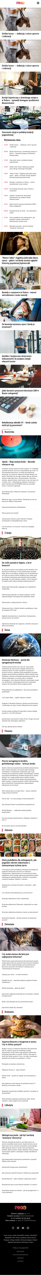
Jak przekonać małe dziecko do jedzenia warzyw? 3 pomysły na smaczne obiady (19, 1084)
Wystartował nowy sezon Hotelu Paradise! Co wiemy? (19, 1185)
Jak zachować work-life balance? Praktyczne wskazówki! (20, 1173)
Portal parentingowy (26, 1240)
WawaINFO (33, 1235)
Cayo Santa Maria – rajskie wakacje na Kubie (16, 698)
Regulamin (20, 1251)
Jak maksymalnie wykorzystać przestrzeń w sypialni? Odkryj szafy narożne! (19, 1160)
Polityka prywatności (20, 1255)
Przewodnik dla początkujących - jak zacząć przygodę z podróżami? (20, 691)
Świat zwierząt (31, 1238)
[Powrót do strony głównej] (20, 1208)
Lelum (14, 1235)
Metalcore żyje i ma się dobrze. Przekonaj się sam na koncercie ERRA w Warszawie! (19, 500)
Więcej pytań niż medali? (10, 513)
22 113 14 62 (26, 1218)
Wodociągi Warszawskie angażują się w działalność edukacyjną (19, 588)
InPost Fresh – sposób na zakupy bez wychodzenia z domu (19, 1077)
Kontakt (20, 1261)
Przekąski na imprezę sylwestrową (13, 1064)
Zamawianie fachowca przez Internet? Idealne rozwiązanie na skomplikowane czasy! (17, 520)
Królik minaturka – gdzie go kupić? (13, 988)
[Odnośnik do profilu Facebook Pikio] (13, 1228)
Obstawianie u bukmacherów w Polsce (14, 602)
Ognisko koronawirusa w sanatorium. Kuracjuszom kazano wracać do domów (19, 617)
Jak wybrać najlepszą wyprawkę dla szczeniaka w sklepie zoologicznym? (20, 995)
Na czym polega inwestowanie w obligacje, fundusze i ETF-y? (19, 819)
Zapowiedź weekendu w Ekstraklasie (14, 507)
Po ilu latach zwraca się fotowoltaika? (14, 826)
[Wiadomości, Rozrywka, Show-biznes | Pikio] (20, 3)
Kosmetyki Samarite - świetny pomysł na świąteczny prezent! (19, 919)
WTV (13, 1238)
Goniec (31, 1242)
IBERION (21, 1214)
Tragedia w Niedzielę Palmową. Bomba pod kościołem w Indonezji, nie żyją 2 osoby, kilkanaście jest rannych (20, 704)
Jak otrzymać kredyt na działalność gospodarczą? (18, 804)
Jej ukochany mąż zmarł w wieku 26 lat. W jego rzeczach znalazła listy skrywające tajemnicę (20, 720)
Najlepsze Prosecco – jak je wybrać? (13, 1070)
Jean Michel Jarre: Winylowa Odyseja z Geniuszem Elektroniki (18, 493)
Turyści (18, 1238)
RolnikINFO (8, 1238)
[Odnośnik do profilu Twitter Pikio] (18, 1228)
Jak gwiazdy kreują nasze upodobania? (14, 1167)
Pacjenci (27, 1235)
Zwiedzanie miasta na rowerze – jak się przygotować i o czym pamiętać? (20, 1191)
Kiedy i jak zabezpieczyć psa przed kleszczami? (17, 1002)
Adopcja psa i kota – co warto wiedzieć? (15, 974)
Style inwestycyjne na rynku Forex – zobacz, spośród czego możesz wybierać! (19, 792)
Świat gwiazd (17, 1242)
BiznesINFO (20, 1235)
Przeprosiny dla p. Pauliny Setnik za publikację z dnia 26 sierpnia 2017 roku (19, 609)
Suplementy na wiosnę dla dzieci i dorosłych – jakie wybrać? (19, 886)
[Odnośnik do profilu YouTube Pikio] (23, 1228)
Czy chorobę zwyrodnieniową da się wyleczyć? (17, 893)
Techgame (7, 1240)
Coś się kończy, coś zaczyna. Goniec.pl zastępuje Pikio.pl (18, 527)
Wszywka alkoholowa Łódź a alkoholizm (15, 899)
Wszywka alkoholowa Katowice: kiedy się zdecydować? (20, 912)
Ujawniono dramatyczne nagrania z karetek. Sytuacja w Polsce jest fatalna (20, 625)
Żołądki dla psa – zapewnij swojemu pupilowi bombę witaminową (19, 981)
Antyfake (17, 1240)
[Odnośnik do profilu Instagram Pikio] (28, 1228)
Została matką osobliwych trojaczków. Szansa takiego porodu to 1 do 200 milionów (19, 712)
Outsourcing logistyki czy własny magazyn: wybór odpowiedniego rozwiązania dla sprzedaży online (18, 596)
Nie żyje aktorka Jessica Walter (12, 727)
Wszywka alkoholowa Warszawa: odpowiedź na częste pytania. (20, 905)
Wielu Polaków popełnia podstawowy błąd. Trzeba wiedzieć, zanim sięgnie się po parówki (18, 1100)
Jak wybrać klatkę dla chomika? (12, 1007)
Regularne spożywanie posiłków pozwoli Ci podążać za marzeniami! (20, 1092)
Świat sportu (25, 1242)
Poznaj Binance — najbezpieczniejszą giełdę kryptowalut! (16, 811)
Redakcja (20, 1258)
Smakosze (24, 1238)
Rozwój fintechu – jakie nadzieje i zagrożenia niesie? (19, 1179)
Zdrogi (12, 1240)
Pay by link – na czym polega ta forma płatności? (18, 799)
